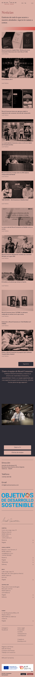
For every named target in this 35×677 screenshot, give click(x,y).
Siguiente (26, 364)
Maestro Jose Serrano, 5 (9, 549)
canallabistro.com (7, 553)
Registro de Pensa (7, 647)
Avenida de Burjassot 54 (9, 465)
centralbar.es (6, 592)
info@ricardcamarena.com (10, 485)
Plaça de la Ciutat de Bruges (10, 587)
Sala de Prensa (6, 648)
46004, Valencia (6, 534)
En (22, 3)
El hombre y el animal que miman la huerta (14, 282)
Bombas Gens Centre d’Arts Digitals (13, 467)
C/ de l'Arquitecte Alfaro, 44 (10, 613)
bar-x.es (4, 577)
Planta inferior (6, 615)
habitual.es (5, 536)
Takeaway (5, 562)
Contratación (22, 635)
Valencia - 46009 (7, 468)
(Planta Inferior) (6, 532)
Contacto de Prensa (8, 650)
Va (25, 3)
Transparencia (22, 633)
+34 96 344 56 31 (6, 538)
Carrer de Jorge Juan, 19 (9, 530)
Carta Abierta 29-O (7, 79)
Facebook (5, 630)
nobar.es (4, 618)
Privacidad (21, 630)
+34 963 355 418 (6, 477)
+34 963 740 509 (6, 555)
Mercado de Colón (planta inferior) (12, 573)
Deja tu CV (17, 447)
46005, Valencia (6, 551)
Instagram (5, 628)
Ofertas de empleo (17, 452)
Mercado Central (7, 589)
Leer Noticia (5, 53)
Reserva (4, 540)
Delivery (4, 564)
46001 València (6, 590)
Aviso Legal (21, 628)
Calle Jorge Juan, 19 (8, 571)
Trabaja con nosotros (8, 652)
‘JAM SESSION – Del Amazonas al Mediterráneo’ (15, 200)
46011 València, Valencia (9, 616)
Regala (4, 542)
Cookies (20, 632)
